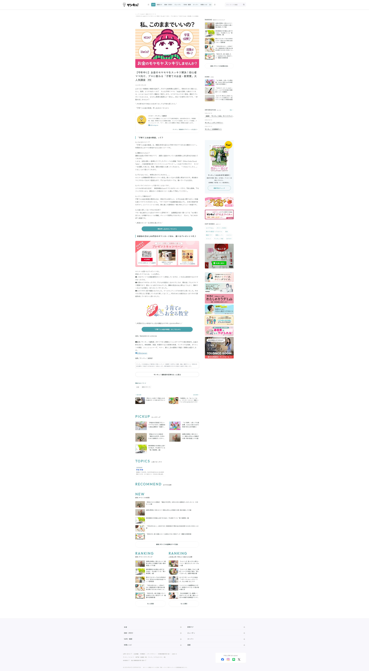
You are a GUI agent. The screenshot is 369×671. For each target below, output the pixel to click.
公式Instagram (154, 125)
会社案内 (125, 660)
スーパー (195, 4)
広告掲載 (136, 654)
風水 (226, 231)
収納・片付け (168, 4)
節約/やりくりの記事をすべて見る (167, 544)
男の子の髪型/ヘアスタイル (214, 231)
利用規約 (142, 654)
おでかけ (229, 239)
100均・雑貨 (187, 4)
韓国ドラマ (209, 235)
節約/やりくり (150, 14)
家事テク (159, 4)
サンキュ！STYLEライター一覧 (156, 657)
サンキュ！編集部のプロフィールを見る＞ (185, 129)
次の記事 (195, 394)
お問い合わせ (126, 654)
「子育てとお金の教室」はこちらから (167, 329)
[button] (148, 5)
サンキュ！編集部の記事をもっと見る (167, 374)
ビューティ (178, 4)
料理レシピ (204, 4)
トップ (137, 14)
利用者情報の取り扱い (164, 654)
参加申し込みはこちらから (167, 229)
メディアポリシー (151, 654)
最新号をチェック (219, 188)
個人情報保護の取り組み (138, 660)
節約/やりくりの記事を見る (219, 66)
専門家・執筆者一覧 (141, 657)
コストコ (229, 235)
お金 (153, 4)
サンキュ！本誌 (218, 239)
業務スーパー (219, 235)
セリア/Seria (210, 228)
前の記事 (138, 394)
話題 (210, 4)
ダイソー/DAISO (221, 228)
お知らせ (174, 654)
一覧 (230, 110)
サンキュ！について (128, 657)
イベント (208, 239)
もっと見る (150, 604)
